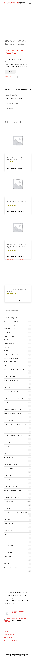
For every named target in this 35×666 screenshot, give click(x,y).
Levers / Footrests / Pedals (13, 435)
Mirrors (6, 450)
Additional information (23, 89)
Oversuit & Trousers (10, 464)
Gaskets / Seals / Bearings (12, 413)
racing (7, 66)
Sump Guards (8, 523)
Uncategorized (9, 556)
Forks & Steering (9, 406)
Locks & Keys (8, 446)
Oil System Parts (9, 461)
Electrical (7, 387)
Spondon (12, 66)
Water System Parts (10, 563)
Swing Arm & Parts (10, 530)
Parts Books (8, 479)
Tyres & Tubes (8, 552)
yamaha (25, 66)
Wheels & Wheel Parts (11, 567)
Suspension (7, 527)
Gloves (6, 417)
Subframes (7, 519)
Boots (6, 340)
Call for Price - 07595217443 (16, 168)
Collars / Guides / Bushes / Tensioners (16, 369)
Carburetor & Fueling (11, 354)
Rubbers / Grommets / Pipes (13, 490)
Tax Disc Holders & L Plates (12, 538)
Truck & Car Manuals (11, 549)
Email (13, 50)
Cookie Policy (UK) (10, 634)
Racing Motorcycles (10, 486)
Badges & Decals (9, 332)
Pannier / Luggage (10, 475)
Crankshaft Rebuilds (11, 380)
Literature (7, 442)
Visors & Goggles (9, 560)
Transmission (8, 545)
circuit (17, 64)
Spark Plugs (8, 508)
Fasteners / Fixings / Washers (13, 398)
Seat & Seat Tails (9, 494)
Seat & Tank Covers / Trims (12, 497)
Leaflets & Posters (10, 431)
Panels (6, 472)
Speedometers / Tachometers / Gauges (16, 512)
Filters (6, 402)
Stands (6, 516)
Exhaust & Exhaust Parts (12, 391)
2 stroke (12, 64)
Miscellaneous (9, 453)
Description (9, 89)
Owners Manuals (9, 468)
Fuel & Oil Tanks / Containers (13, 409)
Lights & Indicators (10, 439)
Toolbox (7, 541)
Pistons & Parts (9, 483)
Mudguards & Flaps (10, 457)
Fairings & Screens (10, 395)
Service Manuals (9, 501)
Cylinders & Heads (10, 384)
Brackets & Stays (9, 343)
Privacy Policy (8, 637)
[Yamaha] (14, 80)
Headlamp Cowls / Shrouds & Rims (15, 424)
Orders (6, 632)
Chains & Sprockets (10, 362)
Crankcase (7, 373)
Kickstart (7, 428)
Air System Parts (9, 325)
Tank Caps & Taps (9, 534)
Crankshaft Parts (10, 376)
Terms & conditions (10, 640)
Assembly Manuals (10, 329)
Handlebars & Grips (10, 420)
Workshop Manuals (10, 571)
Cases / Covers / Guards (12, 358)
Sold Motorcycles (19, 62)
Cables (6, 351)
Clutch (6, 365)
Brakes (6, 347)
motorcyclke (24, 64)
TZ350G (19, 66)
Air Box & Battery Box (11, 321)
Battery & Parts (9, 336)
